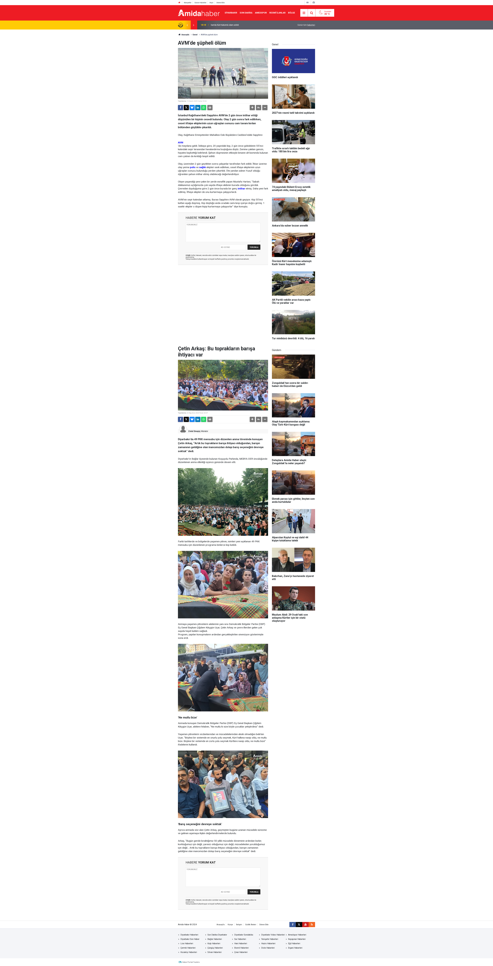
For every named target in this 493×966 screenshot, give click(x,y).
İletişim (239, 925)
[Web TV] (307, 2)
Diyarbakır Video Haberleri (273, 935)
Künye (230, 925)
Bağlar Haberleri (214, 939)
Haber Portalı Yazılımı (191, 962)
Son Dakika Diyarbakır (217, 935)
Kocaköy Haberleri (189, 952)
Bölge (291, 12)
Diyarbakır (231, 12)
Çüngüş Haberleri (215, 948)
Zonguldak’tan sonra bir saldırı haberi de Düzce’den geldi (236, 25)
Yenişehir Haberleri (269, 939)
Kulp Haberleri (213, 943)
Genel (195, 35)
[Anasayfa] (179, 3)
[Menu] (304, 13)
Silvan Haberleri (214, 952)
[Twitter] (186, 107)
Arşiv (211, 3)
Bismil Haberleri (241, 948)
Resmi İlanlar (277, 12)
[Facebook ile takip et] (292, 924)
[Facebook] (180, 107)
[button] (252, 107)
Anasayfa (185, 35)
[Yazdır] (209, 107)
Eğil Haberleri (294, 943)
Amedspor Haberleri (297, 935)
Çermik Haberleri (188, 948)
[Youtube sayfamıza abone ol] (305, 924)
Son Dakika (246, 12)
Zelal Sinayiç (194, 431)
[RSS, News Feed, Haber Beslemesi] (312, 924)
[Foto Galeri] (313, 2)
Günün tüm (306, 25)
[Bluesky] (192, 107)
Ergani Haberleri (295, 948)
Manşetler (187, 3)
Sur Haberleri (240, 939)
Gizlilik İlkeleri (250, 925)
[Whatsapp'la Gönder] (203, 107)
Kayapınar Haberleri (297, 939)
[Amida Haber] (199, 12)
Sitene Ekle (220, 3)
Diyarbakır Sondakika (243, 935)
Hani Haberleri (240, 943)
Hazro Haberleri (268, 943)
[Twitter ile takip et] (299, 924)
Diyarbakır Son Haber (190, 939)
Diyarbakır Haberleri (189, 935)
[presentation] (187, 25)
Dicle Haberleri (268, 948)
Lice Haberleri (187, 943)
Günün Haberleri (200, 3)
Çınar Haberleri (241, 952)
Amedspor (261, 12)
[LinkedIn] (197, 107)
